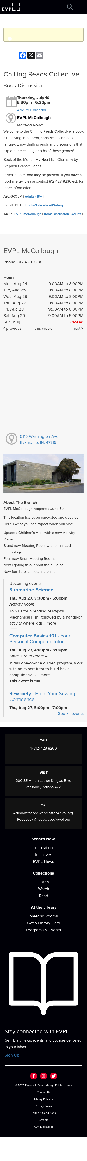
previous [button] (13, 328)
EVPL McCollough (34, 117)
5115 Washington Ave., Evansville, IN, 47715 (40, 439)
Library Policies (43, 1099)
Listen (43, 881)
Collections (43, 873)
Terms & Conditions (43, 1113)
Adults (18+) (33, 196)
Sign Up (12, 1055)
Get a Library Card (43, 923)
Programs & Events (43, 929)
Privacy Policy (43, 1106)
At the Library (43, 907)
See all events (71, 713)
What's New (43, 838)
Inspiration (43, 847)
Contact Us (43, 1092)
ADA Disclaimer (43, 1126)
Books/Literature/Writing (44, 205)
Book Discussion (56, 214)
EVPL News (43, 861)
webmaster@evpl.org (56, 813)
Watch (43, 888)
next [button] (77, 328)
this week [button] (43, 328)
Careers (43, 1119)
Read (43, 895)
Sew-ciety (42, 697)
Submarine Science (31, 590)
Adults (76, 214)
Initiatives (43, 854)
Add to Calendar (31, 110)
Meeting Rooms (43, 916)
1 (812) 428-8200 (43, 748)
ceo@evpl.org (59, 819)
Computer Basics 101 (39, 639)
